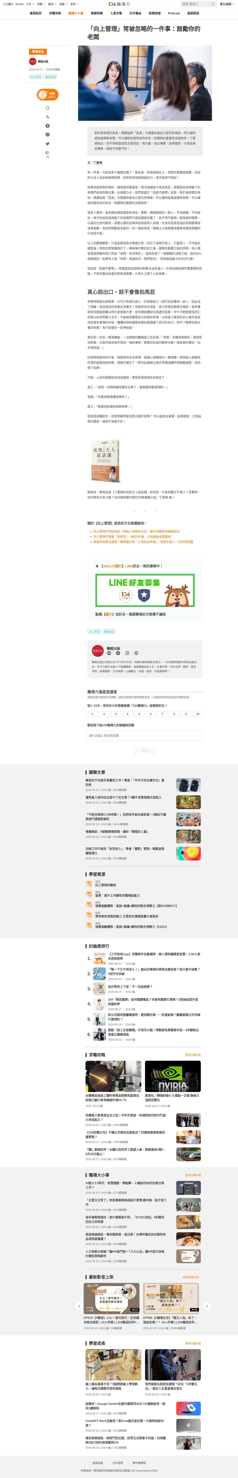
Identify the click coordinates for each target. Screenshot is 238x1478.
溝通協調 (50, 76)
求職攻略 (55, 13)
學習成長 (38, 51)
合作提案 (117, 1462)
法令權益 (135, 13)
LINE (129, 566)
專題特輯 (97, 13)
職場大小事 (75, 13)
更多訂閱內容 (193, 1055)
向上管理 (36, 76)
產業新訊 (36, 13)
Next (207, 1306)
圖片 (108, 614)
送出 (145, 750)
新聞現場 (155, 13)
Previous (79, 1306)
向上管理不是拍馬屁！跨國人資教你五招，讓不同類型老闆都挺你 (136, 531)
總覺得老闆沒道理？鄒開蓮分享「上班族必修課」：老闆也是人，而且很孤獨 (143, 541)
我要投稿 (97, 1462)
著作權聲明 (139, 1462)
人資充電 (116, 13)
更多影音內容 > (192, 1277)
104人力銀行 (112, 566)
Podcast (174, 13)
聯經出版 (43, 61)
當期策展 (193, 13)
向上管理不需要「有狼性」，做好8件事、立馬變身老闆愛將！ (133, 536)
